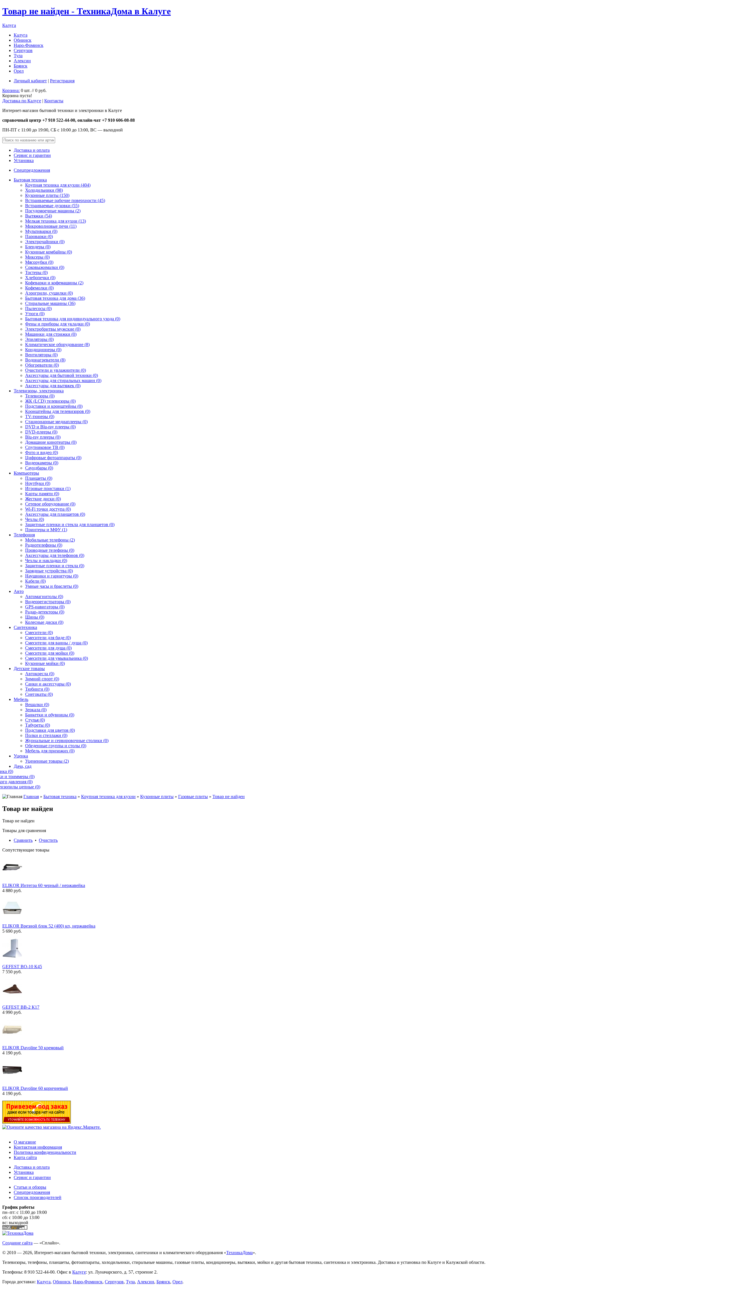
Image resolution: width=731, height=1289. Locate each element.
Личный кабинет (30, 80)
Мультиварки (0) (41, 231)
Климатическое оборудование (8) (57, 344)
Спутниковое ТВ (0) (45, 447)
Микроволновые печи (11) (51, 226)
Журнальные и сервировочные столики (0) (67, 740)
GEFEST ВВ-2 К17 (20, 1007)
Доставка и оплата (32, 150)
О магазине (25, 1142)
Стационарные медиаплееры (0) (56, 421)
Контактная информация (38, 1147)
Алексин (22, 60)
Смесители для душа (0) (48, 648)
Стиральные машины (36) (50, 303)
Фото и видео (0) (41, 452)
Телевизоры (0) (40, 395)
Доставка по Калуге (21, 100)
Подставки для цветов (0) (50, 730)
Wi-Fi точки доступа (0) (48, 509)
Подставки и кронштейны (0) (54, 406)
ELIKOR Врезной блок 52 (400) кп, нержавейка (48, 926)
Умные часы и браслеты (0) (51, 586)
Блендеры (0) (38, 246)
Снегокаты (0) (39, 694)
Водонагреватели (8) (45, 359)
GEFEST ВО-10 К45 (22, 966)
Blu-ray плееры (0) (43, 437)
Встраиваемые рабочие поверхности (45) (65, 200)
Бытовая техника (30, 179)
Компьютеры (26, 473)
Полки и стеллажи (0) (46, 735)
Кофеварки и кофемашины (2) (54, 282)
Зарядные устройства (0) (49, 570)
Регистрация (62, 80)
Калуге (79, 1272)
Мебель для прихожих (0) (50, 750)
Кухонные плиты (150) (47, 195)
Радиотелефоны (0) (43, 545)
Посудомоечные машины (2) (53, 210)
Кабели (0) (35, 581)
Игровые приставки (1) (48, 488)
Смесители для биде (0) (48, 637)
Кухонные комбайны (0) (48, 251)
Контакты (53, 100)
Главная (31, 796)
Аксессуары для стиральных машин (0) (63, 380)
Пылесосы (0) (38, 308)
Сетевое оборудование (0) (50, 503)
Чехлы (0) (34, 519)
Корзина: (11, 90)
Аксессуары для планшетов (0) (55, 514)
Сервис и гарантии (32, 155)
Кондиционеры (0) (43, 349)
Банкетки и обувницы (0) (49, 714)
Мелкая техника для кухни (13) (55, 221)
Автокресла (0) (39, 673)
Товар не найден (228, 796)
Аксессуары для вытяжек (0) (53, 385)
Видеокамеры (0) (41, 462)
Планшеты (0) (38, 478)
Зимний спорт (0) (42, 678)
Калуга (9, 25)
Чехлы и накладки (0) (46, 560)
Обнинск (22, 40)
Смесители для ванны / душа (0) (56, 642)
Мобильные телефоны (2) (50, 539)
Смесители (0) (39, 632)
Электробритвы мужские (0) (53, 329)
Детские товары (29, 668)
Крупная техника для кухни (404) (58, 185)
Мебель (21, 699)
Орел (19, 71)
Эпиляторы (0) (39, 339)
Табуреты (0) (37, 725)
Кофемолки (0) (39, 287)
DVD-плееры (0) (41, 431)
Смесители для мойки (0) (49, 653)
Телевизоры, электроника (39, 390)
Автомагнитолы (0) (44, 596)
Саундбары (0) (39, 467)
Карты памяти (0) (42, 493)
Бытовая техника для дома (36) (55, 298)
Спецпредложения (32, 170)
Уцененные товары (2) (47, 761)
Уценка (21, 756)
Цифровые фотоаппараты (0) (53, 457)
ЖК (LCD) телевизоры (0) (50, 401)
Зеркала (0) (36, 709)
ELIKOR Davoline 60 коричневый (35, 1088)
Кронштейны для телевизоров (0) (57, 411)
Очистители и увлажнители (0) (55, 370)
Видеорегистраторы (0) (48, 601)
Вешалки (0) (37, 704)
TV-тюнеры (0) (39, 416)
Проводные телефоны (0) (49, 550)
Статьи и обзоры (30, 1187)
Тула (18, 55)
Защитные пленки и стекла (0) (54, 565)
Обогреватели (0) (42, 365)
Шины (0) (34, 617)
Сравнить (23, 840)
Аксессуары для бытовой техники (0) (61, 375)
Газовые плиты (193, 796)
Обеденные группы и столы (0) (55, 745)
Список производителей (37, 1197)
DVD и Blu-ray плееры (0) (50, 426)
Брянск (20, 65)
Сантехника (25, 627)
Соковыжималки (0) (44, 267)
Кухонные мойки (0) (45, 663)
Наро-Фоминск (28, 45)
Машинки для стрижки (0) (51, 334)
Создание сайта (17, 1242)
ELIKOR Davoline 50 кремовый (33, 1047)
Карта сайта (25, 1157)
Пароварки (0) (39, 236)
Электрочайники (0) (45, 241)
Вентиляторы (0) (41, 354)
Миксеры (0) (37, 257)
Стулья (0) (35, 720)
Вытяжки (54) (38, 215)
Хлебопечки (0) (40, 277)
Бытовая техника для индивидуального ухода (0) (72, 318)
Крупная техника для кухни (108, 796)
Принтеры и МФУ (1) (46, 529)
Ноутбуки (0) (37, 483)
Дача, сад (22, 766)
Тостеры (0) (36, 272)
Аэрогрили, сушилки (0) (49, 293)
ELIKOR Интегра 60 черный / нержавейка (43, 885)
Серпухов (23, 50)
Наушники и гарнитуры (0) (51, 575)
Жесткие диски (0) (43, 498)
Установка (24, 160)
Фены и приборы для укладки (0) (57, 323)
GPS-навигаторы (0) (45, 606)
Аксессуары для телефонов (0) (54, 555)
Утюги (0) (35, 313)
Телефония (24, 534)
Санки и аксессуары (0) (48, 684)
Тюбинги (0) (37, 689)
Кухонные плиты (157, 796)
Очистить (48, 840)
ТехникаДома (239, 1252)
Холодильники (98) (44, 190)
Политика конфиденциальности (45, 1152)
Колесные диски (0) (44, 622)
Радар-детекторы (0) (44, 611)
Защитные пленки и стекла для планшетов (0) (70, 524)
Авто (19, 591)
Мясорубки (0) (39, 262)
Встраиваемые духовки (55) (52, 205)
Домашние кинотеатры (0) (51, 442)
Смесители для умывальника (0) (56, 658)
